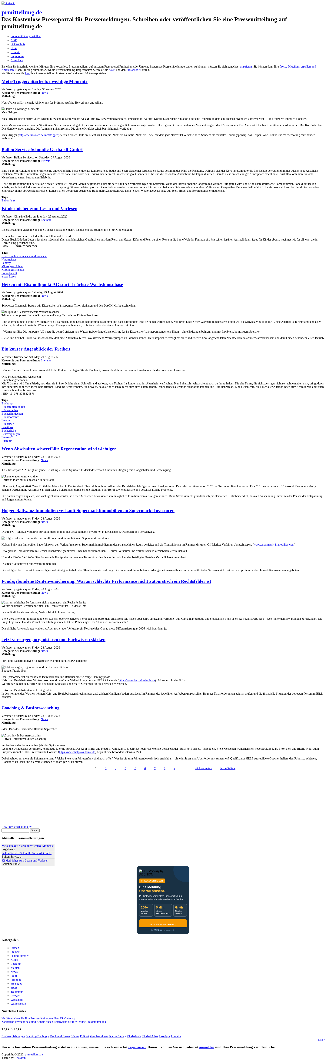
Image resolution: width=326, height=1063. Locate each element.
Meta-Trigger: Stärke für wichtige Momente (45, 81)
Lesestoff (7, 437)
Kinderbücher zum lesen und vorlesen (24, 256)
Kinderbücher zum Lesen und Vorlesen (39, 208)
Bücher (75, 1036)
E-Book (84, 1036)
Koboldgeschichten (13, 269)
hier (27, 73)
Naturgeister (9, 259)
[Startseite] (8, 3)
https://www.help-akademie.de (137, 680)
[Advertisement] (115, 798)
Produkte (16, 979)
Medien (15, 967)
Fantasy (6, 262)
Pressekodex (133, 69)
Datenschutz (18, 44)
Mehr (321, 1039)
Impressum (17, 56)
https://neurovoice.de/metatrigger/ (38, 135)
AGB (14, 40)
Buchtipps (8, 403)
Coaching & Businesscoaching (30, 707)
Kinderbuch (134, 1036)
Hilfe (14, 48)
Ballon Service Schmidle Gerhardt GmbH (42, 149)
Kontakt (15, 52)
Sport (14, 987)
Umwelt (15, 995)
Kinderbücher (150, 1036)
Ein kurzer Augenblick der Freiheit (36, 349)
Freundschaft (9, 273)
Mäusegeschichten (12, 266)
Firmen (15, 947)
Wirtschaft (17, 999)
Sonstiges (16, 983)
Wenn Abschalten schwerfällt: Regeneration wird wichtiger (59, 448)
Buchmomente (10, 417)
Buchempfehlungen (13, 406)
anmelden (206, 1047)
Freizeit (45, 160)
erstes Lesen (9, 276)
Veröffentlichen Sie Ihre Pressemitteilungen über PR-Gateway (38, 1018)
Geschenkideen (99, 1036)
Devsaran (20, 1057)
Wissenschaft (18, 1003)
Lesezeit (6, 420)
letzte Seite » (227, 768)
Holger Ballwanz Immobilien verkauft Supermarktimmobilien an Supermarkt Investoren (88, 510)
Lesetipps (7, 427)
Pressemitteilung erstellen (26, 36)
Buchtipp (31, 1036)
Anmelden (17, 60)
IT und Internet (19, 955)
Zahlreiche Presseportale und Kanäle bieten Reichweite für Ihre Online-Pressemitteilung (54, 1021)
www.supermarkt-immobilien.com (274, 544)
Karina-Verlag (117, 1036)
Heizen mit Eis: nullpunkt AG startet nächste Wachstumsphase (62, 284)
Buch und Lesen (60, 1036)
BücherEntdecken (12, 413)
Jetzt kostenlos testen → (163, 924)
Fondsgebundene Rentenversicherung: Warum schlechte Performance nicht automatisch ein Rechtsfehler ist (106, 581)
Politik (14, 975)
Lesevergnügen (11, 434)
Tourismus (17, 991)
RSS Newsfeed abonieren (17, 826)
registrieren (245, 66)
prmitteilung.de (22, 12)
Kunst (14, 959)
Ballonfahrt (8, 200)
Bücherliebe (9, 430)
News (44, 92)
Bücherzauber (10, 410)
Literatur (46, 219)
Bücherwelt (8, 423)
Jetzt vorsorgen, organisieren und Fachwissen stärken (53, 639)
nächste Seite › (203, 768)
